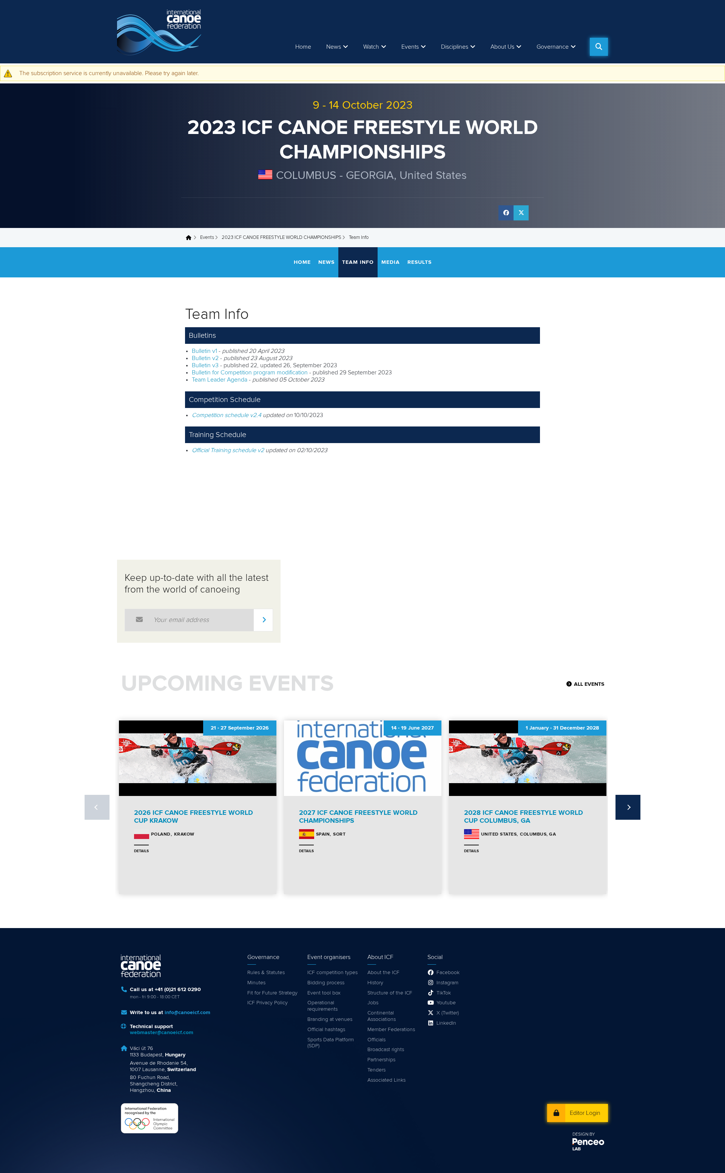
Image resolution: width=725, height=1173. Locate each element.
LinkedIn (446, 1023)
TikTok (444, 993)
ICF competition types (332, 972)
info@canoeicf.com (187, 1012)
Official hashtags (326, 1029)
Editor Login (585, 1113)
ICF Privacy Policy (267, 1002)
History (375, 982)
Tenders (376, 1070)
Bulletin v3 (205, 365)
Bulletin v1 (204, 351)
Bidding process (325, 982)
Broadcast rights (385, 1049)
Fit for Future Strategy (272, 993)
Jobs (372, 1002)
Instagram (447, 982)
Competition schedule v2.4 (226, 415)
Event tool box (324, 993)
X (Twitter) (448, 1013)
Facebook (448, 972)
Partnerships (381, 1059)
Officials (376, 1039)
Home (303, 47)
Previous (97, 807)
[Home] (160, 31)
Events (207, 237)
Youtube (446, 1002)
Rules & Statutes (266, 972)
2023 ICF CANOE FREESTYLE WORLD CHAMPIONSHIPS (281, 237)
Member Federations (391, 1029)
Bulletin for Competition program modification (250, 372)
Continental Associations (381, 1016)
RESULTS (419, 262)
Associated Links (386, 1080)
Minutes (256, 982)
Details (141, 851)
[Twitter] (521, 212)
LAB (576, 1149)
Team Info (358, 262)
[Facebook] (506, 212)
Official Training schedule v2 (228, 450)
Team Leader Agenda (219, 380)
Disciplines (454, 47)
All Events (589, 684)
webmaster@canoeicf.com (161, 1032)
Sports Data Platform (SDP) (330, 1043)
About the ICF (383, 972)
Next (627, 807)
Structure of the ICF (389, 993)
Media (390, 262)
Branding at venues (329, 1019)
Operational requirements (322, 1006)
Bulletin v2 (205, 358)
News (333, 47)
